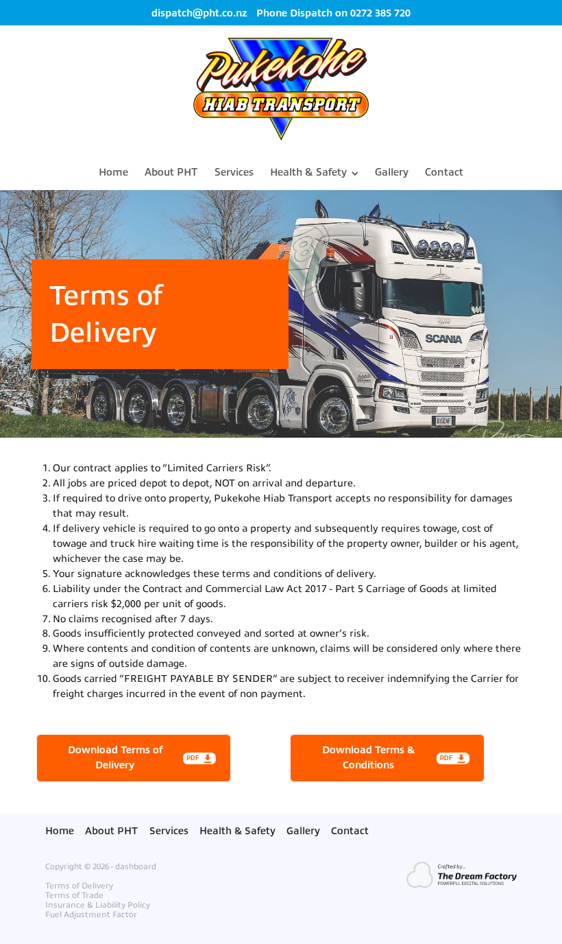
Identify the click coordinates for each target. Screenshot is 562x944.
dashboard (135, 866)
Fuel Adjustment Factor (91, 914)
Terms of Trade (74, 895)
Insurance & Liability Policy (97, 905)
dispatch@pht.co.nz (199, 13)
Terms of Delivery (79, 885)
